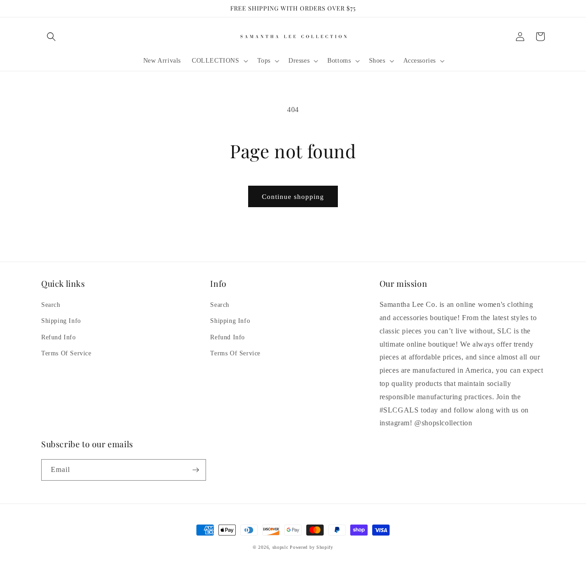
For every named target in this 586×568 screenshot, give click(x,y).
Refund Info (58, 337)
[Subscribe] (195, 470)
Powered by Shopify (311, 547)
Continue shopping (293, 196)
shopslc (280, 547)
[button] (51, 37)
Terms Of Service (66, 353)
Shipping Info (61, 320)
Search (50, 304)
